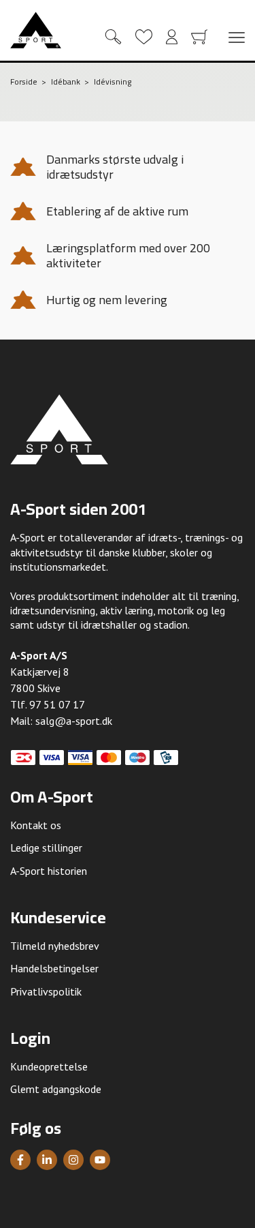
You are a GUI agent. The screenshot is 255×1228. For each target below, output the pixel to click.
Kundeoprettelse (49, 1066)
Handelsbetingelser (54, 968)
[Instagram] (73, 1160)
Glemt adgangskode (55, 1089)
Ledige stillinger (46, 847)
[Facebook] (20, 1160)
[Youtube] (100, 1160)
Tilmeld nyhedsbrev (54, 946)
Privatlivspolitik (46, 991)
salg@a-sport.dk (73, 721)
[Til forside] (35, 30)
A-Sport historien (48, 871)
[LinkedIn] (47, 1160)
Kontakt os (35, 825)
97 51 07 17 (57, 704)
